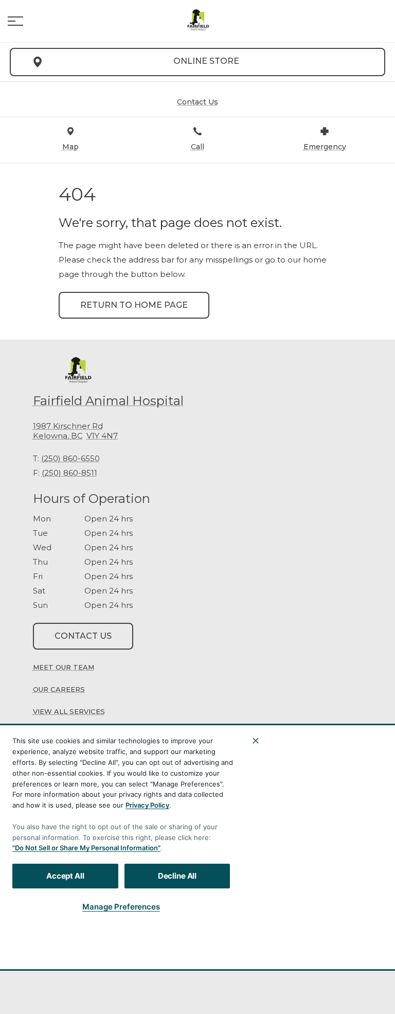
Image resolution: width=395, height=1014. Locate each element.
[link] (197, 21)
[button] (15, 21)
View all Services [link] (69, 711)
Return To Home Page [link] (134, 305)
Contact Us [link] (83, 636)
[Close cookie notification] (255, 740)
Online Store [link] (206, 61)
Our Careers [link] (59, 689)
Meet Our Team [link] (63, 667)
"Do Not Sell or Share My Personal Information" (86, 848)
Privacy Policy (147, 805)
